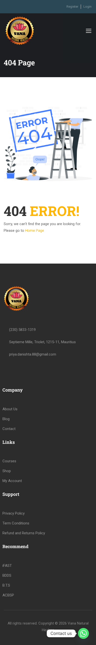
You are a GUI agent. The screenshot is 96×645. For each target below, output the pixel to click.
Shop (6, 471)
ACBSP (8, 595)
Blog (6, 419)
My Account (12, 481)
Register (72, 6)
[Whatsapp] (83, 633)
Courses (9, 461)
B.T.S (6, 585)
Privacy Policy (13, 513)
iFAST (7, 565)
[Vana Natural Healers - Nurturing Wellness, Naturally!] (20, 31)
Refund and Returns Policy (23, 533)
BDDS (6, 575)
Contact (9, 429)
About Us (9, 409)
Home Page (34, 230)
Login (87, 6)
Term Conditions (15, 523)
